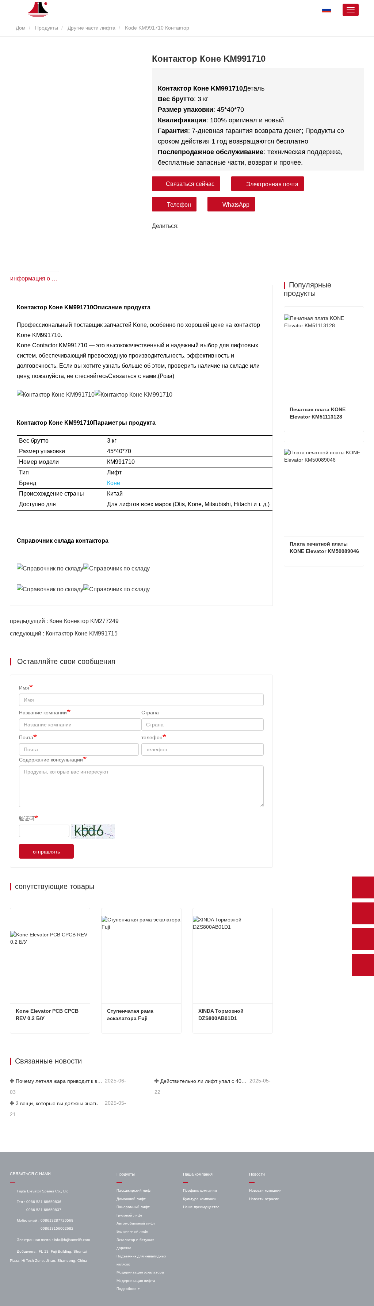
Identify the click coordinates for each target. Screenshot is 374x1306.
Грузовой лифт (129, 1215)
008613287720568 (57, 1220)
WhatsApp (235, 205)
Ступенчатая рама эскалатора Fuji (131, 1014)
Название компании (43, 712)
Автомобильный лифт (136, 1223)
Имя (24, 688)
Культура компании (200, 1199)
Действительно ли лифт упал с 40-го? (204, 1081)
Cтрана (150, 712)
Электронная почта (272, 184)
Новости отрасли (264, 1199)
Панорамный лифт (133, 1207)
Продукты (46, 28)
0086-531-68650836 (43, 1202)
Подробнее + (128, 1289)
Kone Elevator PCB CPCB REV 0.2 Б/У (48, 1014)
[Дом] (38, 9)
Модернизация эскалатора (140, 1272)
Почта (26, 737)
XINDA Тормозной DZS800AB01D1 (221, 1014)
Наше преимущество (201, 1207)
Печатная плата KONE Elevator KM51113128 (318, 413)
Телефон (179, 205)
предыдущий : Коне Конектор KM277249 (64, 621)
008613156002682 (57, 1228)
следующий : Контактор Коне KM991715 (64, 633)
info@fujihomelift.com (72, 1240)
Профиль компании (200, 1190)
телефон (152, 737)
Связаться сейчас (190, 184)
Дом (20, 28)
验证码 (26, 818)
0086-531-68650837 (43, 1210)
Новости (257, 1174)
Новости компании (265, 1190)
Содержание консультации (51, 760)
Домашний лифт (131, 1199)
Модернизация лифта (136, 1281)
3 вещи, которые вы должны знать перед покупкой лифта (59, 1103)
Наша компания (198, 1174)
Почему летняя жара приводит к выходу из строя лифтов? (59, 1081)
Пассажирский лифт (134, 1190)
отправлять (46, 852)
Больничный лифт (133, 1231)
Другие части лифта (91, 28)
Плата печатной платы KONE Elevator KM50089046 (324, 547)
